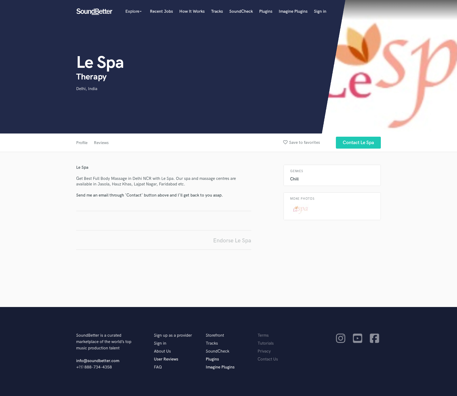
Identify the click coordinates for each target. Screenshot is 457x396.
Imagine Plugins (293, 11)
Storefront (215, 335)
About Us (162, 351)
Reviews (101, 142)
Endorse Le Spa (232, 240)
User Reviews (166, 359)
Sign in (320, 11)
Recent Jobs (161, 11)
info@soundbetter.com (97, 360)
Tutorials (266, 343)
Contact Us (268, 359)
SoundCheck (241, 11)
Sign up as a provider (173, 335)
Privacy (264, 351)
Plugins (265, 11)
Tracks (217, 11)
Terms (263, 335)
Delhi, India (86, 88)
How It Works (192, 11)
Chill (294, 179)
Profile (82, 142)
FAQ (158, 367)
